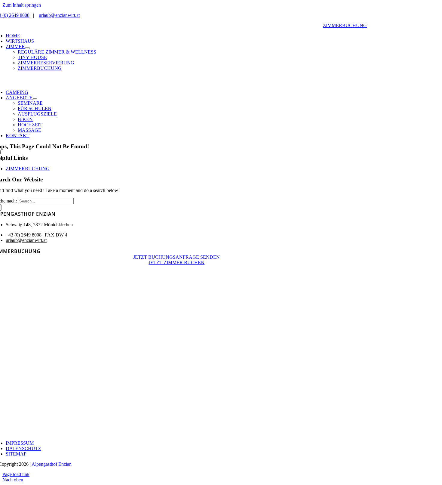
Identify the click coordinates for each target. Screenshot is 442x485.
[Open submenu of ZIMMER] (27, 48)
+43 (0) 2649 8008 (23, 234)
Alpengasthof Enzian (52, 464)
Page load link (15, 474)
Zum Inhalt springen (21, 5)
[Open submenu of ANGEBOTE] (34, 99)
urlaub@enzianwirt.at (59, 15)
